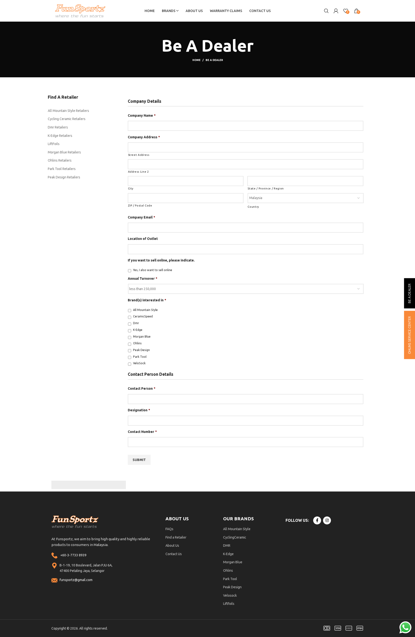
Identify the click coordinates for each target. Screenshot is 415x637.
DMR (226, 545)
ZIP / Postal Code (140, 205)
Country (253, 206)
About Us (172, 545)
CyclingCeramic (234, 537)
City (131, 188)
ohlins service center (409, 335)
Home (196, 60)
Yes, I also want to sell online (152, 270)
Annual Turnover (142, 278)
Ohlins (137, 343)
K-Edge (137, 329)
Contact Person (141, 388)
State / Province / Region (266, 188)
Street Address (138, 154)
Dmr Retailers (58, 127)
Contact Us (173, 554)
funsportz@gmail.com (76, 580)
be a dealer (409, 293)
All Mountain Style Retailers (68, 111)
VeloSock (139, 363)
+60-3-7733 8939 (73, 555)
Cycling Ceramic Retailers (66, 119)
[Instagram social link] (327, 520)
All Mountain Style (145, 309)
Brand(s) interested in (147, 300)
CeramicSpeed (143, 316)
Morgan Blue (142, 336)
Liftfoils (228, 604)
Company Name (142, 115)
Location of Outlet (143, 239)
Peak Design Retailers (64, 177)
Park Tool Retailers (62, 169)
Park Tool (139, 356)
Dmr (136, 323)
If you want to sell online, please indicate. (161, 260)
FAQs (169, 529)
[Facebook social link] (317, 520)
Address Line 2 (138, 171)
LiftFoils (54, 144)
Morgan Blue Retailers (64, 152)
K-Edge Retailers (60, 136)
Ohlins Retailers (60, 160)
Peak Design (141, 350)
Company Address (144, 137)
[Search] (326, 11)
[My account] (336, 11)
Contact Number (142, 432)
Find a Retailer (175, 537)
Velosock (230, 595)
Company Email (141, 217)
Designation (139, 410)
